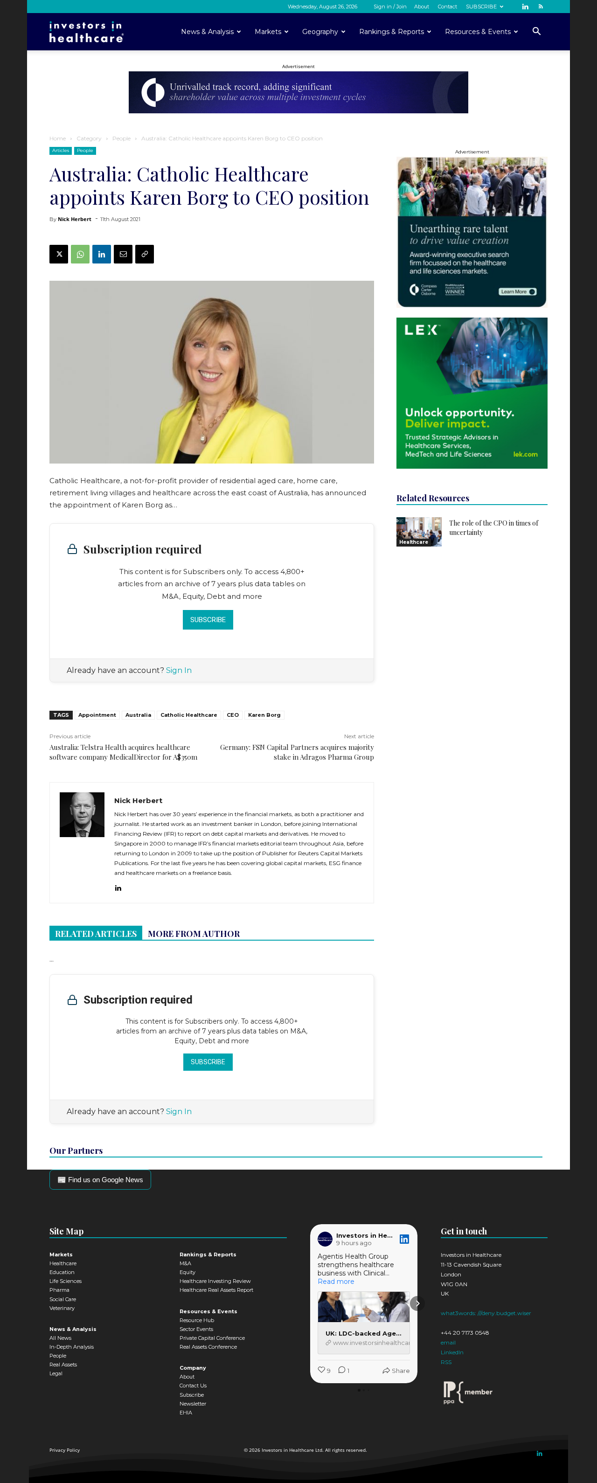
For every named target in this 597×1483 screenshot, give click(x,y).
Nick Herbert (74, 218)
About (421, 6)
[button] (536, 32)
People (121, 138)
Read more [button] (336, 1281)
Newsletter (193, 1403)
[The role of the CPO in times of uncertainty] (419, 532)
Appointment (97, 715)
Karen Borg (264, 715)
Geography (320, 32)
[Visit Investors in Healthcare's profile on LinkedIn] (325, 1239)
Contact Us (193, 1385)
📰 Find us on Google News (100, 1180)
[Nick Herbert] (82, 842)
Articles (60, 150)
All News (60, 1338)
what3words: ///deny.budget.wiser (486, 1313)
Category (89, 138)
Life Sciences (65, 1281)
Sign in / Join (390, 6)
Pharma (59, 1290)
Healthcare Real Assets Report (216, 1290)
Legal (55, 1373)
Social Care (62, 1299)
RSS (446, 1361)
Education (62, 1272)
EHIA (186, 1412)
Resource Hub (197, 1320)
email (448, 1342)
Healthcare (413, 542)
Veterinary (62, 1308)
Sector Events (196, 1329)
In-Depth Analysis (71, 1347)
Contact (447, 6)
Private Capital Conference (212, 1338)
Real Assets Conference (208, 1347)
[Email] (123, 254)
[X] (58, 254)
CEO (233, 715)
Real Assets (63, 1364)
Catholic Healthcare (188, 715)
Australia (138, 715)
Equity (187, 1272)
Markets (268, 32)
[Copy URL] (144, 254)
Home (57, 138)
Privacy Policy (64, 1450)
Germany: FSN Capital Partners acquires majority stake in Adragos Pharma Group (297, 752)
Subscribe (208, 620)
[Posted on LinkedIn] (404, 1239)
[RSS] (541, 6)
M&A (185, 1263)
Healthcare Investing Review (215, 1281)
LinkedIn (452, 1352)
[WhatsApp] (80, 254)
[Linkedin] (525, 6)
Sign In (179, 670)
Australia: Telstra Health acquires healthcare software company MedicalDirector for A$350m (123, 752)
